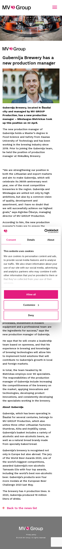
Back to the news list (22, 508)
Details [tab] (31, 239)
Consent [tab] (11, 239)
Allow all (31, 294)
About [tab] (50, 239)
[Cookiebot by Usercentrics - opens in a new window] (44, 231)
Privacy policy (31, 534)
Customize (29, 304)
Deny (31, 315)
